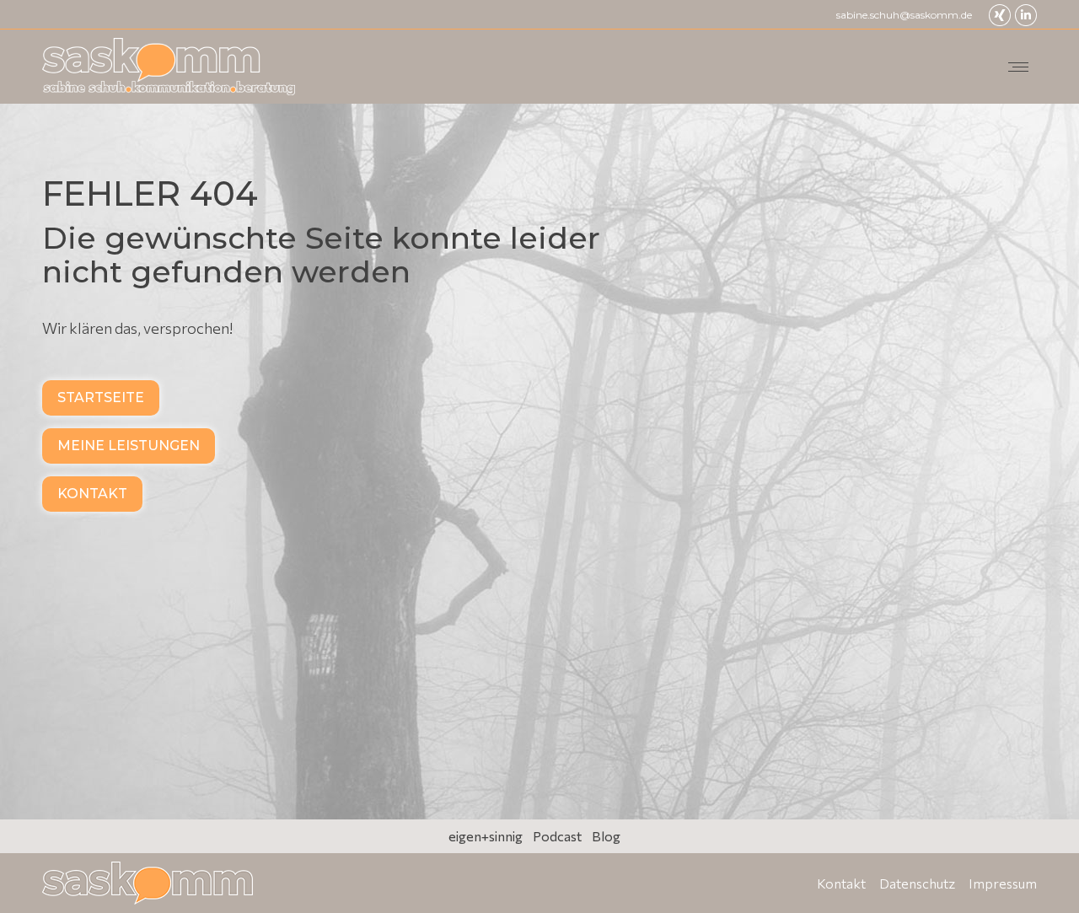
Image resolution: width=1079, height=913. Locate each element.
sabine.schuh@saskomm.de (904, 14)
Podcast (557, 836)
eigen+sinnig (485, 836)
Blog (606, 836)
